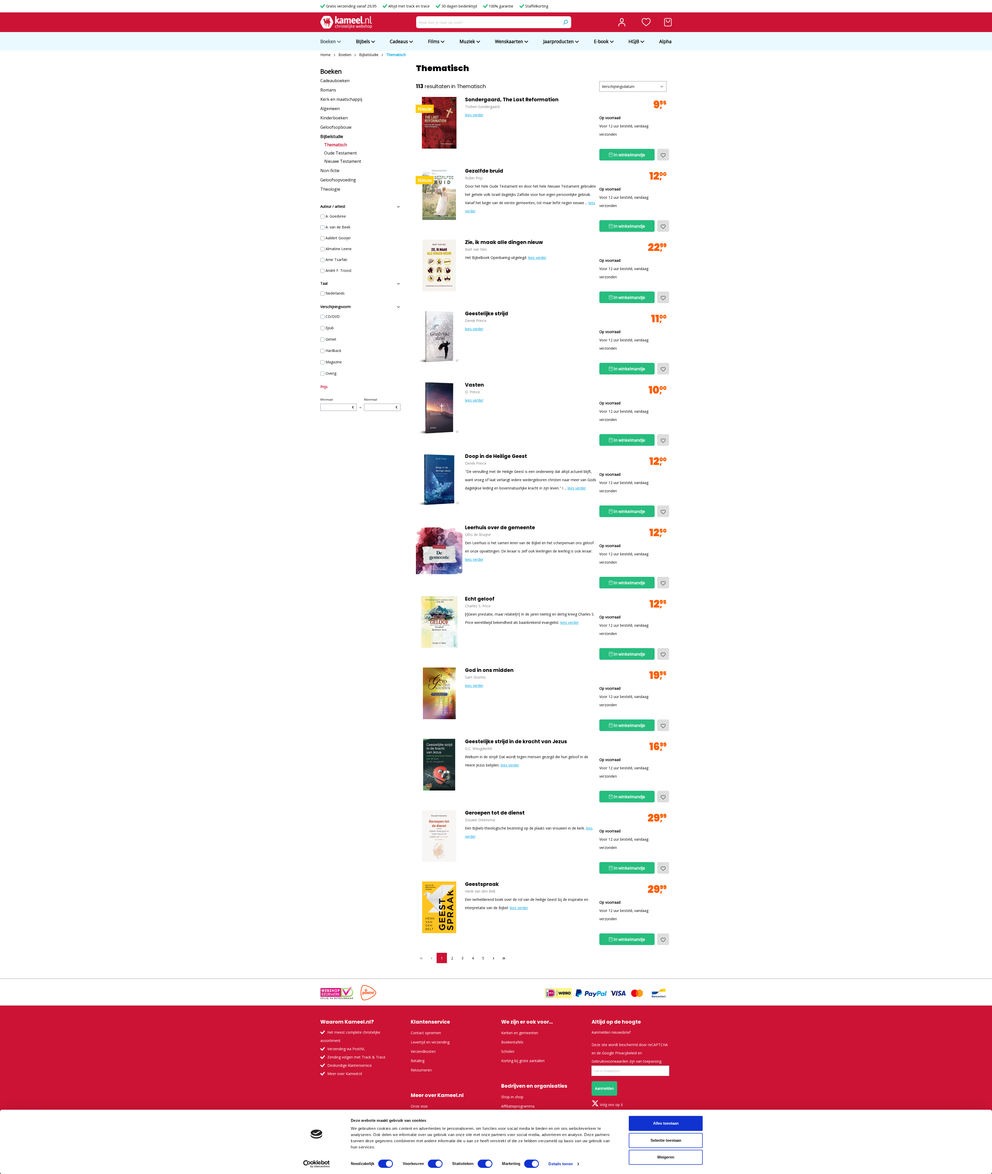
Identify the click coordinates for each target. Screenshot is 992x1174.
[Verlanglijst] (646, 22)
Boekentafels (512, 1042)
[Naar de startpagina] (346, 22)
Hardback (333, 350)
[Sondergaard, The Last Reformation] (439, 123)
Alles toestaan (666, 1123)
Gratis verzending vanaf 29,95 (351, 6)
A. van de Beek (338, 227)
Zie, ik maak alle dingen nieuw (504, 242)
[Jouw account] (621, 22)
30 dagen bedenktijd (459, 6)
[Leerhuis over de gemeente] (439, 551)
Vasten (474, 385)
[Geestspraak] (439, 907)
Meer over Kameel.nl (344, 1073)
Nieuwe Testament (342, 161)
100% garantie (501, 6)
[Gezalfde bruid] (439, 194)
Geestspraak (482, 884)
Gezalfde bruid (484, 171)
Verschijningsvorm (335, 306)
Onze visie (419, 1106)
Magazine (334, 361)
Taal (324, 283)
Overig (331, 373)
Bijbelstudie (331, 136)
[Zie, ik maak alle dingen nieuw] (439, 265)
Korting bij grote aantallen (523, 1060)
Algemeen (330, 108)
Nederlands (335, 293)
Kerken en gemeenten (519, 1032)
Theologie (330, 189)
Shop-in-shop (512, 1096)
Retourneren (421, 1070)
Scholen (507, 1051)
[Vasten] (439, 408)
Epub (330, 327)
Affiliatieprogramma (517, 1106)
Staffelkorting (536, 6)
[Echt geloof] (439, 622)
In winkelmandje (629, 155)
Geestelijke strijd (486, 314)
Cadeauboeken (335, 80)
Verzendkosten (423, 1051)
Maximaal (381, 403)
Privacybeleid (626, 1052)
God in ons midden (489, 670)
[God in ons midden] (439, 693)
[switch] (435, 1164)
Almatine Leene (339, 248)
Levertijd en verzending (430, 1042)
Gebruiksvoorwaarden (610, 1061)
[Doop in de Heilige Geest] (439, 479)
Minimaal (337, 403)
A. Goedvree (336, 216)
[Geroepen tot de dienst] (439, 836)
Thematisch (335, 145)
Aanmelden (604, 1088)
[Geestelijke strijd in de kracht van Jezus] (439, 765)
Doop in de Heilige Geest (496, 456)
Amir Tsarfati (336, 259)
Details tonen (560, 1164)
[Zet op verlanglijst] (663, 154)
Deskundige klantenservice (349, 1065)
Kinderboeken (334, 118)
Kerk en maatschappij (341, 99)
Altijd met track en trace (409, 6)
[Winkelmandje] (668, 22)
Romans (328, 90)
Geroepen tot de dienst (495, 813)
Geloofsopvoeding (338, 180)
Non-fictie (329, 170)
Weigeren (665, 1157)
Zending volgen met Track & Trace (356, 1057)
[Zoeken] (565, 22)
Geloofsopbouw (335, 127)
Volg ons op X (611, 1104)
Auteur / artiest (332, 206)
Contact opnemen (426, 1032)
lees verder (474, 114)
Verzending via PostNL (346, 1048)
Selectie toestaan (665, 1140)
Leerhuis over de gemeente (500, 528)
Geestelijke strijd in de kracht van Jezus (516, 742)
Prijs (324, 386)
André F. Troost (339, 270)
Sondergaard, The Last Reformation (512, 100)
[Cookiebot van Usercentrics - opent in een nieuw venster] (316, 1164)
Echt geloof (479, 599)
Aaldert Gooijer (338, 237)
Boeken (331, 71)
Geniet (331, 339)
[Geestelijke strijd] (439, 337)
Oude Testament (340, 153)
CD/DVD (333, 316)
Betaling (417, 1060)
